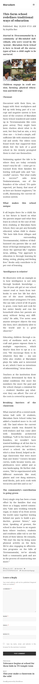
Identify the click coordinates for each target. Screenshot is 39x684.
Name (5, 616)
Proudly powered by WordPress (13, 681)
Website (6, 634)
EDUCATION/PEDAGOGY (10, 570)
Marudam (9, 4)
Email (6, 625)
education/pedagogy (27, 570)
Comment (7, 589)
